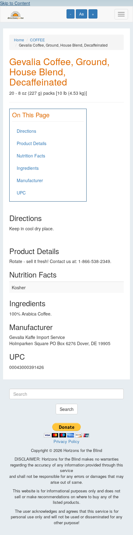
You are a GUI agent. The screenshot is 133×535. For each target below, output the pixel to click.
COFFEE (37, 39)
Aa (81, 13)
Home (19, 39)
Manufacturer (30, 180)
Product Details (31, 143)
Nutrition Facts (31, 156)
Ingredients (28, 168)
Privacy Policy (66, 441)
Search (67, 409)
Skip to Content (15, 3)
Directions (26, 131)
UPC (21, 193)
